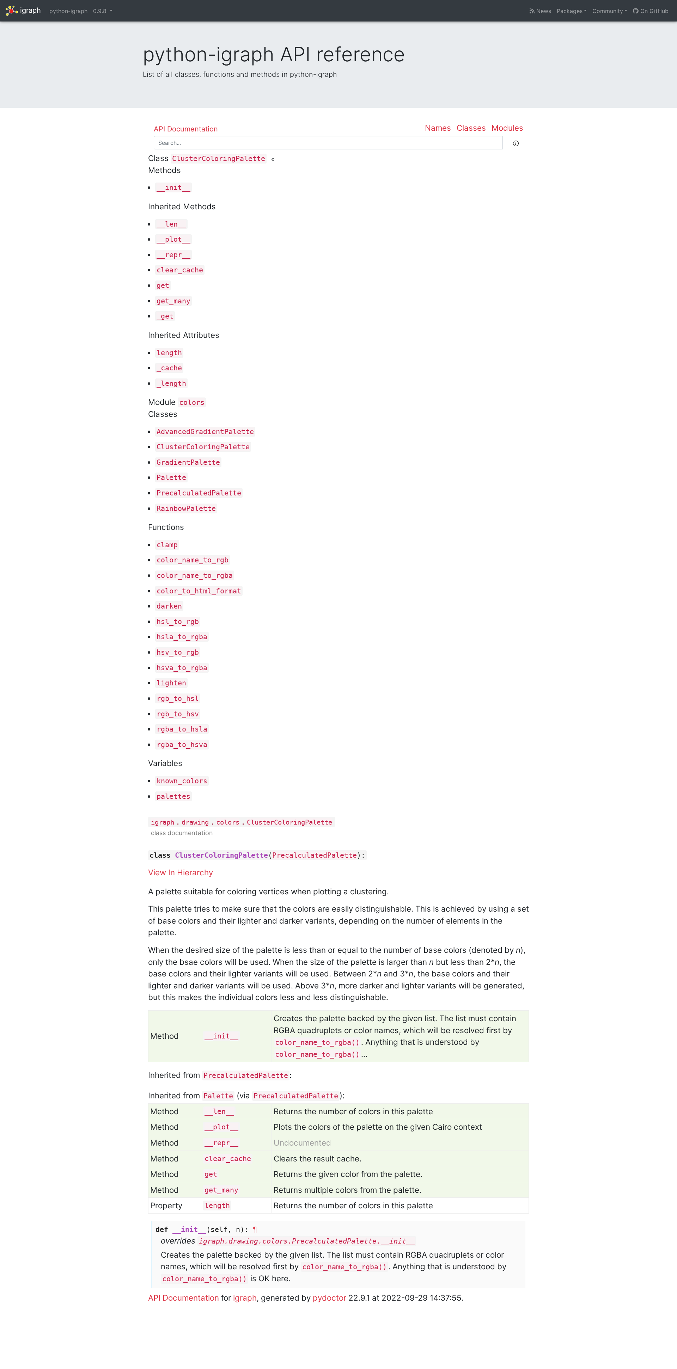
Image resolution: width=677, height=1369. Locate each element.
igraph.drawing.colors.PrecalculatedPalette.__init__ (307, 1241)
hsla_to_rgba (182, 637)
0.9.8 (100, 10)
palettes (173, 796)
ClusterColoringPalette (218, 158)
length (169, 353)
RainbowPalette (186, 508)
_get (165, 316)
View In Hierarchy (180, 872)
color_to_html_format (199, 591)
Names (438, 127)
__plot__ (173, 239)
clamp (167, 545)
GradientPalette (188, 462)
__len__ (171, 224)
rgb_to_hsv (178, 714)
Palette (171, 477)
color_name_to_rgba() (317, 1042)
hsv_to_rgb (178, 652)
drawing (195, 822)
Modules (507, 127)
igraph (29, 10)
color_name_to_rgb (192, 560)
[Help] (515, 142)
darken (169, 606)
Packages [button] (570, 10)
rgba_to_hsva (182, 744)
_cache (169, 368)
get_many (173, 301)
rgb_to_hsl (178, 698)
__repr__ (173, 255)
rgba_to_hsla (182, 729)
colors (192, 402)
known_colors (182, 781)
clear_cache (180, 270)
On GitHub (654, 10)
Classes (471, 127)
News (543, 10)
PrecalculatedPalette (199, 493)
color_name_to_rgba (195, 575)
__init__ (173, 187)
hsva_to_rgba (182, 668)
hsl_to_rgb (178, 621)
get (163, 285)
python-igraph (68, 10)
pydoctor (329, 1297)
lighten (171, 683)
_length (171, 383)
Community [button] (607, 10)
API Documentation (186, 129)
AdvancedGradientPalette (205, 431)
